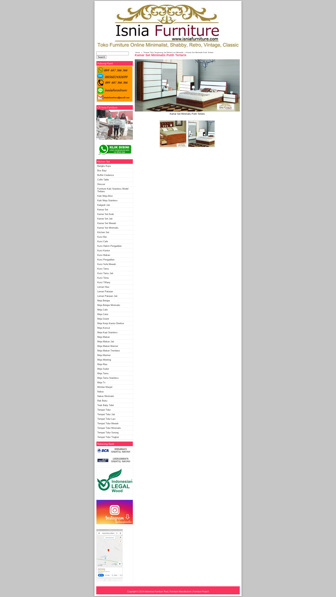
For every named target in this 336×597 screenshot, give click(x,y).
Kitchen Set (103, 232)
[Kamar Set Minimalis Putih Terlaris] (187, 110)
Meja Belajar (103, 300)
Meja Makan (103, 337)
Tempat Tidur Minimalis (109, 428)
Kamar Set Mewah (106, 223)
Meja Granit (103, 318)
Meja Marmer (104, 355)
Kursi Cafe (102, 241)
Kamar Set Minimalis (107, 227)
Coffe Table (103, 179)
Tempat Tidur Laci (106, 419)
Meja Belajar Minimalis (108, 305)
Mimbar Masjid (104, 387)
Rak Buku (102, 400)
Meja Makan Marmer (107, 346)
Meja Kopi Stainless (107, 332)
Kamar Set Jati (105, 218)
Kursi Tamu (103, 268)
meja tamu (102, 373)
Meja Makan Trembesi (108, 350)
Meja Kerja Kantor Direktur (110, 323)
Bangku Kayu (104, 166)
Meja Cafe (102, 309)
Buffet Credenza (105, 175)
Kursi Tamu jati (105, 273)
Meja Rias (102, 364)
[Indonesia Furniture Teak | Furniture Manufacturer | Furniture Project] (168, 49)
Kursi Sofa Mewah (106, 264)
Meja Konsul (103, 328)
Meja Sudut (103, 369)
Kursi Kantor (103, 250)
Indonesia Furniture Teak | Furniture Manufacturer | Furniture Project (177, 591)
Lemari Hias (103, 287)
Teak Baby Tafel (105, 405)
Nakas (100, 391)
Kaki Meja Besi (105, 196)
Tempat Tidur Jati (106, 414)
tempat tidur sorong (107, 432)
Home (137, 52)
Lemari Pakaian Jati (107, 296)
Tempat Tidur (104, 410)
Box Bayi (102, 170)
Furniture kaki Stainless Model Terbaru (112, 190)
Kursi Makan (103, 255)
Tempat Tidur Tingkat (108, 437)
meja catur (102, 314)
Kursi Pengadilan (105, 259)
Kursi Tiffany (103, 282)
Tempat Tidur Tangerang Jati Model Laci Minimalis (163, 52)
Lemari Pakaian (105, 291)
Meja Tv (101, 382)
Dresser (101, 184)
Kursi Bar (102, 237)
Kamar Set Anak (105, 214)
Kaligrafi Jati (103, 205)
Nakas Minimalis (105, 396)
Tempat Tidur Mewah (107, 423)
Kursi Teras (103, 278)
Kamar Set (102, 209)
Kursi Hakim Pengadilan (109, 246)
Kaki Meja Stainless (107, 200)
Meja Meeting (104, 359)
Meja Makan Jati (105, 341)
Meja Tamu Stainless (108, 378)
